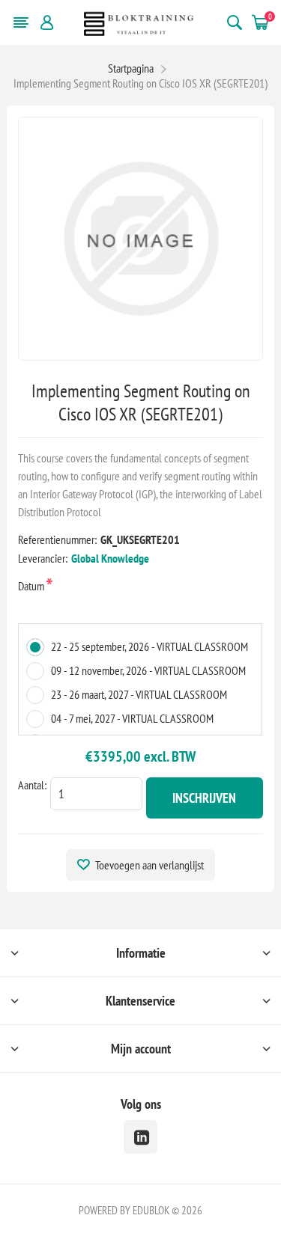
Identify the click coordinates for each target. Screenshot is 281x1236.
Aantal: (32, 784)
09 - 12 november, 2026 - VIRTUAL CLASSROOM (148, 670)
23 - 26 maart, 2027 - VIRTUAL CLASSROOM (139, 694)
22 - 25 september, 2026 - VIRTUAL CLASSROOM (149, 646)
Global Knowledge (110, 558)
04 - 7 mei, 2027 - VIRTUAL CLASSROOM (132, 718)
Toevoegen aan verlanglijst (149, 864)
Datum (32, 585)
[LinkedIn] (140, 1137)
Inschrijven (204, 798)
